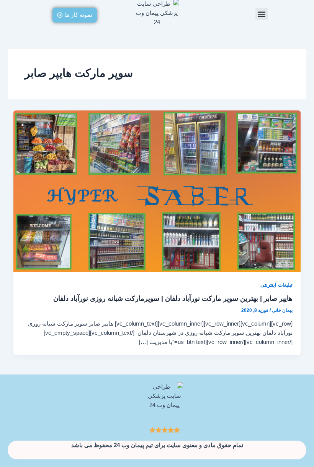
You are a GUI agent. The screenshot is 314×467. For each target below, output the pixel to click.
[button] (261, 14)
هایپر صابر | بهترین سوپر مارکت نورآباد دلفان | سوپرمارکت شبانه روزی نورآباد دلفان (173, 298)
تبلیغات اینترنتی (276, 285)
